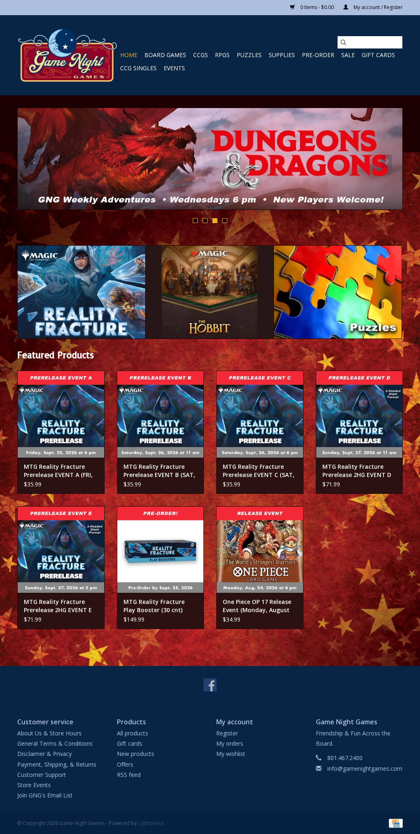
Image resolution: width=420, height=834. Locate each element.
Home (128, 55)
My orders (229, 743)
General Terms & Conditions (55, 743)
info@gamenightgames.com (364, 768)
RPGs (222, 55)
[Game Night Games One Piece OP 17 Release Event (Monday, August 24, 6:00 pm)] (260, 549)
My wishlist (230, 754)
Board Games (165, 55)
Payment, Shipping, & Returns (56, 764)
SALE (348, 55)
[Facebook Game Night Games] (210, 684)
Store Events (34, 785)
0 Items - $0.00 (317, 7)
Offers (125, 764)
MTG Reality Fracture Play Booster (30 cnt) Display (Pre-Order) (154, 606)
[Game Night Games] (67, 55)
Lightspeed (151, 823)
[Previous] (33, 161)
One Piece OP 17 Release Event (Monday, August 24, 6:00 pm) (257, 606)
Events (174, 68)
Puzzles (249, 55)
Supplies (282, 55)
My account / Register (377, 7)
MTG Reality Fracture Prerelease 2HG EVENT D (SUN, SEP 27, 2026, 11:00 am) (357, 471)
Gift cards (378, 55)
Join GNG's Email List (45, 795)
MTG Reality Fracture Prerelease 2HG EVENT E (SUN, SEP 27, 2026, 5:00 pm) (58, 606)
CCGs (200, 55)
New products (135, 754)
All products (132, 733)
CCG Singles (138, 68)
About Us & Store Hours (49, 733)
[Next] (386, 161)
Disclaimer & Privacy (44, 754)
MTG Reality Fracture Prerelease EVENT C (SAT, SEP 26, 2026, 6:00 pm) (258, 471)
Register (227, 733)
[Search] (343, 42)
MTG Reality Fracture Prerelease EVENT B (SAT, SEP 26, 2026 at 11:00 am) (159, 471)
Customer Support (41, 775)
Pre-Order (318, 55)
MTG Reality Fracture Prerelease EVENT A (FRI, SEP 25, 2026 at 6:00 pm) (58, 471)
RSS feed (129, 775)
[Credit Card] (394, 823)
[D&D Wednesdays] (210, 159)
